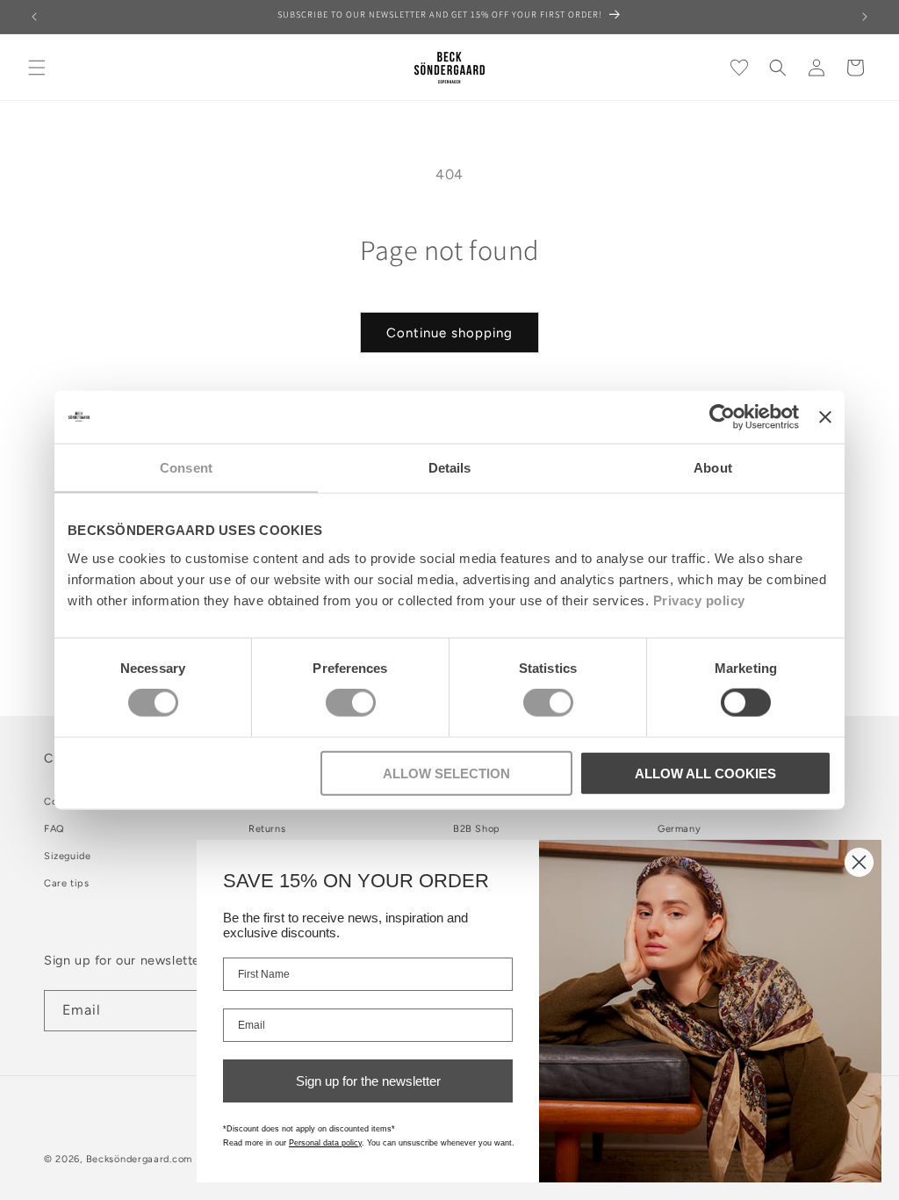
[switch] (351, 703)
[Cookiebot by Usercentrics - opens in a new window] (722, 417)
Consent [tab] (186, 467)
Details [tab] (449, 467)
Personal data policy (325, 1143)
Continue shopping (449, 333)
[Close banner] (825, 417)
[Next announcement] (864, 16)
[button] (37, 67)
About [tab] (713, 467)
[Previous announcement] (34, 16)
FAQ (54, 829)
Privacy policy (699, 599)
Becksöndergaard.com (139, 1159)
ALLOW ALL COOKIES (705, 772)
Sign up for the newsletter (368, 1080)
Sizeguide (67, 856)
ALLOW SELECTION (446, 772)
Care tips (66, 883)
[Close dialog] (859, 862)
